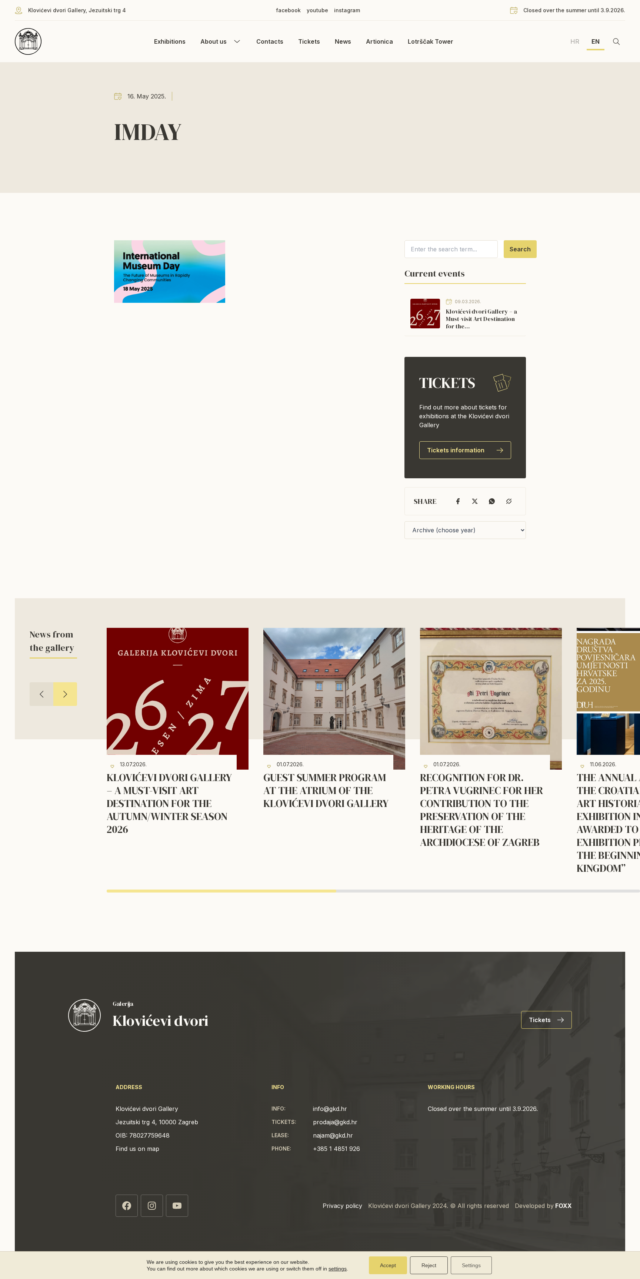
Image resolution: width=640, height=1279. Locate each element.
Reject (428, 1265)
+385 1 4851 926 (336, 1148)
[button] (41, 694)
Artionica (379, 41)
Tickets (309, 41)
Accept (388, 1265)
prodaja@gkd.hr (335, 1122)
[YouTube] (177, 1206)
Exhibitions (170, 41)
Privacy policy (342, 1205)
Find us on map (137, 1148)
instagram (347, 10)
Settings (471, 1265)
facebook (288, 10)
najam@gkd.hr (333, 1135)
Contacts (269, 41)
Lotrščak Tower (430, 41)
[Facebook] (127, 1206)
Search (520, 249)
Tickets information (455, 450)
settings (338, 1269)
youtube (317, 10)
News (343, 41)
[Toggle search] (616, 41)
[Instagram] (152, 1206)
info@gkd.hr (330, 1108)
